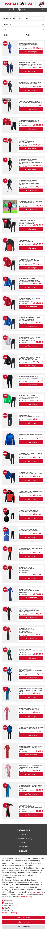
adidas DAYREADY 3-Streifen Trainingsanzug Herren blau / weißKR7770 (29, 45)
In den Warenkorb (30, 109)
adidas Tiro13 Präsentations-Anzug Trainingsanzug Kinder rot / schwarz (29, 610)
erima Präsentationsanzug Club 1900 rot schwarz (30, 549)
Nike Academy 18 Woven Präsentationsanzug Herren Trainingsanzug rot (29, 261)
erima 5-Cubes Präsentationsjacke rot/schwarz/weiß (31, 492)
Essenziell (9, 901)
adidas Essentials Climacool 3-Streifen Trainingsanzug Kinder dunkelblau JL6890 (30, 64)
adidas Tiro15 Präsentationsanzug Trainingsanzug (26, 141)
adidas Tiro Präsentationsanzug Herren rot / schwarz (30, 202)
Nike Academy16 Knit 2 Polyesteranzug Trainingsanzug (30, 473)
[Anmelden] (9, 9)
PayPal (7, 908)
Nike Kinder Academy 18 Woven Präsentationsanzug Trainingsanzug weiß (29, 339)
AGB (23, 842)
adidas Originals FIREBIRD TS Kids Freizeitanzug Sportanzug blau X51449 (30, 787)
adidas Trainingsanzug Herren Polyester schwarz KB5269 (30, 83)
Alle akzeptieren (23, 917)
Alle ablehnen (23, 922)
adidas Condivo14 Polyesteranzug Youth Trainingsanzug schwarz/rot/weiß (27, 630)
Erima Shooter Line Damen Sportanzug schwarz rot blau (29, 530)
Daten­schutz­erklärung (23, 897)
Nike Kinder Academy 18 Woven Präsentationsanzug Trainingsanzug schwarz (29, 358)
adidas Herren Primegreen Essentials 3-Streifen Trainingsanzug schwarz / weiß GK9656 (30, 161)
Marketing (9, 903)
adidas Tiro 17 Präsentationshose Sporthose (29, 416)
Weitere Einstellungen (10, 913)
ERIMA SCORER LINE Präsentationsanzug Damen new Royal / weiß (30, 670)
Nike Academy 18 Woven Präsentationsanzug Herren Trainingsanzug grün (29, 397)
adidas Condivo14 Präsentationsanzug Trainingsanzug (26, 569)
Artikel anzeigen (31, 52)
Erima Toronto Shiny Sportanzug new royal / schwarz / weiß (31, 728)
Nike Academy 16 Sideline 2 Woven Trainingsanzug (30, 454)
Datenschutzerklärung (23, 838)
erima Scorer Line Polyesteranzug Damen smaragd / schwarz (30, 651)
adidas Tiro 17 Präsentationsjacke (26, 240)
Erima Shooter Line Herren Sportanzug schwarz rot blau (29, 511)
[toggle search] (4, 9)
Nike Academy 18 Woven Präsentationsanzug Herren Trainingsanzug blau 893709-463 (30, 280)
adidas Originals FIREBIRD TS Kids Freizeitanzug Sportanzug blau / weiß (30, 690)
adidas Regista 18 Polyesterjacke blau (30, 435)
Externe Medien (11, 905)
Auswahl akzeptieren (23, 927)
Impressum (23, 846)
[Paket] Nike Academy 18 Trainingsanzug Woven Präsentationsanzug (27, 222)
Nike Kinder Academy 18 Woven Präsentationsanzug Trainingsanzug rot (29, 300)
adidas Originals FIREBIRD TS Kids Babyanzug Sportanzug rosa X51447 (30, 767)
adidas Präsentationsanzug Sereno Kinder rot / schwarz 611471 (29, 122)
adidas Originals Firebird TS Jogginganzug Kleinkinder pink (30, 709)
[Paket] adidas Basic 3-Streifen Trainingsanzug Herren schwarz (30, 102)
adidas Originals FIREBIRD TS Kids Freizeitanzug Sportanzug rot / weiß (30, 748)
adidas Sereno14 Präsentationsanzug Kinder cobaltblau (29, 591)
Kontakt (23, 834)
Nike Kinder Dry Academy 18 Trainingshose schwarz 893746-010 (31, 377)
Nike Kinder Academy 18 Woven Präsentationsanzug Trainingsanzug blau (29, 319)
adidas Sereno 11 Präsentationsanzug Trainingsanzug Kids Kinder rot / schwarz (30, 807)
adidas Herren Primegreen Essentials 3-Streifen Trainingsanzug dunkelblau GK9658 (29, 182)
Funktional (9, 910)
